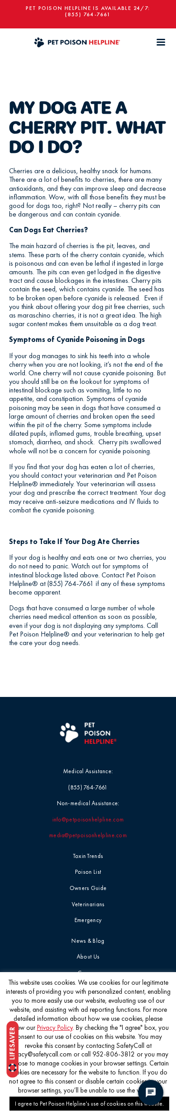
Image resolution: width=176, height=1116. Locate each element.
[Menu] (160, 42)
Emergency (88, 920)
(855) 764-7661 (88, 14)
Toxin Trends (88, 856)
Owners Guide (88, 888)
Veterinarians (88, 904)
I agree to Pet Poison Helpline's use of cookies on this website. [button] (89, 1103)
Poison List (88, 872)
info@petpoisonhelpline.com (88, 819)
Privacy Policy (55, 1027)
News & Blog (87, 941)
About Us (88, 956)
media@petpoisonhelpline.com (88, 835)
